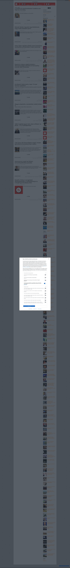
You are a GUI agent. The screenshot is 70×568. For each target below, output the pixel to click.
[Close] (49, 259)
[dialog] (35, 284)
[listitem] (35, 286)
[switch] (45, 274)
